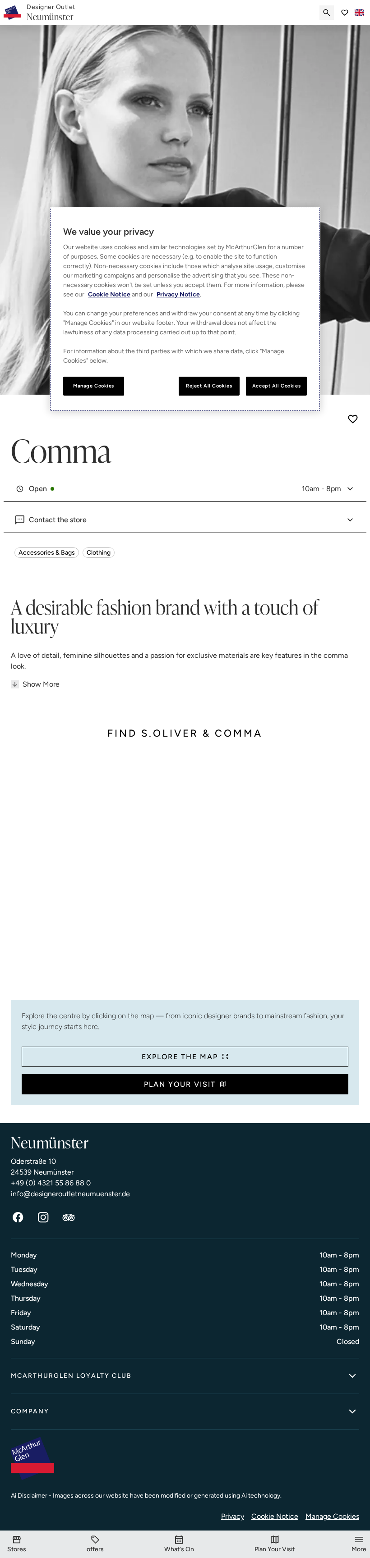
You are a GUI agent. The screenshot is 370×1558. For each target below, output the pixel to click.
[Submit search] (326, 12)
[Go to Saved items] (345, 12)
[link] (51, 13)
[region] (185, 309)
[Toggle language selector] (359, 12)
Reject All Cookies (209, 386)
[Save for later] (353, 419)
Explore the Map (180, 1056)
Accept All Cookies (276, 386)
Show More (41, 684)
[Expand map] (185, 877)
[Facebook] (18, 1217)
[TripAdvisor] (68, 1217)
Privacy (232, 1516)
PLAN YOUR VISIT (180, 1084)
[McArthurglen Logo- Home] (12, 12)
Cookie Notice (274, 1516)
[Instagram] (43, 1217)
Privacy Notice (178, 294)
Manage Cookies (332, 1516)
